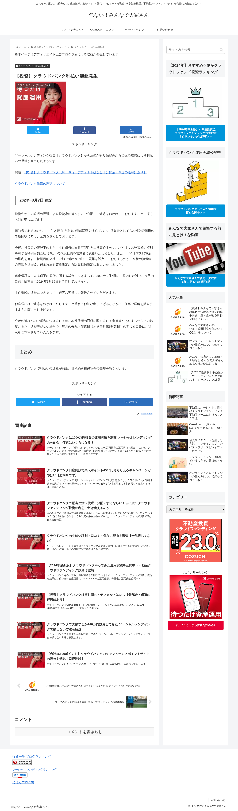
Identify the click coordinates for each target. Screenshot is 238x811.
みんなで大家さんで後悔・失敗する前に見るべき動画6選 (196, 280)
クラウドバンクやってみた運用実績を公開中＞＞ (196, 210)
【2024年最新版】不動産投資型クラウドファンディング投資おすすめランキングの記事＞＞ (196, 133)
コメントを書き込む (84, 732)
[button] (221, 50)
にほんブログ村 (23, 782)
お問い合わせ (217, 800)
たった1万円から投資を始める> (195, 625)
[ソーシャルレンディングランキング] (22, 764)
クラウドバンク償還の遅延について (40, 183)
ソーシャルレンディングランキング (34, 769)
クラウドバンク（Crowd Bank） (34, 66)
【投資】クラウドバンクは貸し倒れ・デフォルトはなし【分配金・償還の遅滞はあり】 (85, 172)
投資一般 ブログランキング (31, 756)
